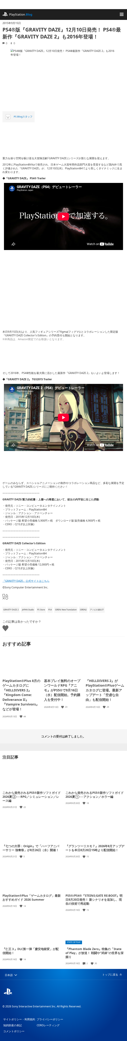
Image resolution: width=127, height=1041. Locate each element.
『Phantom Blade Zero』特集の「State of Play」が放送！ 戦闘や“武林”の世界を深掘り (94, 953)
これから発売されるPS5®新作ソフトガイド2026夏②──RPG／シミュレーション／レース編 (31, 797)
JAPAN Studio (28, 609)
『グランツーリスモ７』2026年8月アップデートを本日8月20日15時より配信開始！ (94, 848)
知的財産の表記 (12, 1025)
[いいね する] (21, 716)
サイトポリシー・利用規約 (19, 1019)
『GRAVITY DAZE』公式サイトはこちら (25, 581)
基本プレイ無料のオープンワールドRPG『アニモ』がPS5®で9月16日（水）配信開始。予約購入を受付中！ (62, 690)
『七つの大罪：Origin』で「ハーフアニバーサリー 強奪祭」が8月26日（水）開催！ (30, 848)
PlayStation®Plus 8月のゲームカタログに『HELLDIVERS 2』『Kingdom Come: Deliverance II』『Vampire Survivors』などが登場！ (21, 694)
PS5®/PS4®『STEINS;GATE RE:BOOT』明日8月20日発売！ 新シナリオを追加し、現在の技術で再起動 (94, 899)
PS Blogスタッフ (23, 116)
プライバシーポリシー (50, 1019)
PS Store (41, 609)
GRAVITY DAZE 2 (11, 609)
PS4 (50, 609)
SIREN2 (83, 609)
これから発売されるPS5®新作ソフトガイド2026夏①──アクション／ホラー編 (94, 795)
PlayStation (20, 14)
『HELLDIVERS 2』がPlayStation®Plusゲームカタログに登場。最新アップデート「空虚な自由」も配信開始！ (105, 690)
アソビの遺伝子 (97, 609)
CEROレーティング (48, 1025)
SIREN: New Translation (66, 609)
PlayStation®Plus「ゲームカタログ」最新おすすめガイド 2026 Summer (31, 897)
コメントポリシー (13, 1031)
